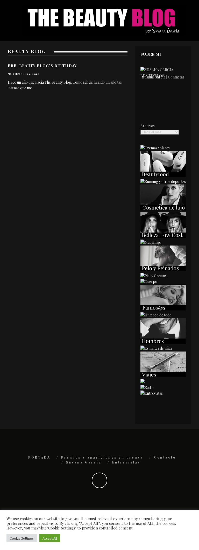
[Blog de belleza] (156, 315)
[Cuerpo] (148, 281)
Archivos (147, 125)
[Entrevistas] (151, 393)
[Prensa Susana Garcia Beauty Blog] (142, 381)
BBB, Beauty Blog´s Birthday (42, 65)
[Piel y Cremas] (153, 275)
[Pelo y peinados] (163, 269)
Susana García (84, 462)
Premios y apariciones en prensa (102, 457)
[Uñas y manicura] (156, 348)
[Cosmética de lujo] (163, 209)
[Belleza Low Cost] (163, 236)
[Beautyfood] (163, 175)
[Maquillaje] (150, 242)
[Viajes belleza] (163, 375)
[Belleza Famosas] (163, 309)
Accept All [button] (49, 538)
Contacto (165, 457)
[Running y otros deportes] (163, 181)
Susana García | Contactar (163, 77)
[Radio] (147, 387)
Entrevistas (126, 462)
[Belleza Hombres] (163, 342)
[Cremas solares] (155, 147)
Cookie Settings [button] (22, 538)
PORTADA (39, 457)
